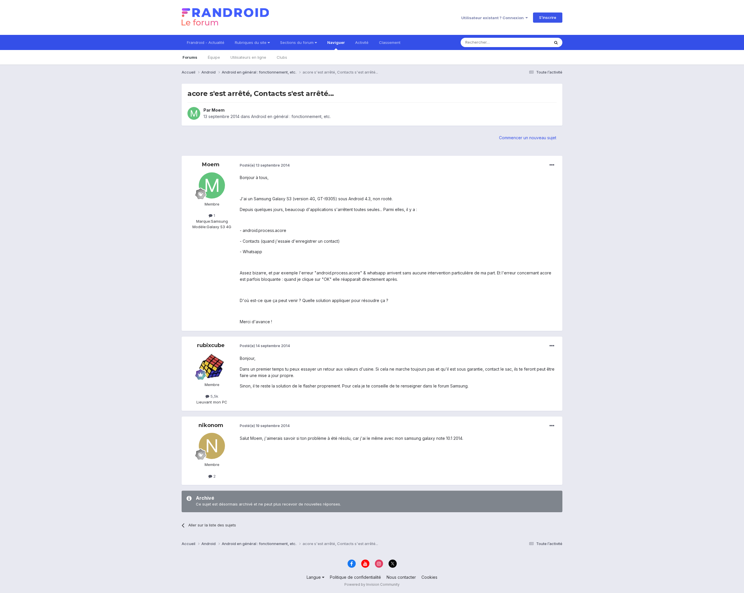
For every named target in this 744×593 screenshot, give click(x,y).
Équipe (214, 57)
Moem (218, 110)
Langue (314, 577)
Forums (190, 57)
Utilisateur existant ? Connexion (493, 17)
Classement (389, 42)
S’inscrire (547, 17)
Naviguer (336, 42)
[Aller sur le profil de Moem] (193, 113)
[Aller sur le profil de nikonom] (212, 446)
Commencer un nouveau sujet (527, 137)
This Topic (532, 42)
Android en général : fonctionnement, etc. (291, 116)
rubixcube (211, 345)
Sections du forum (297, 42)
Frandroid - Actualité (205, 42)
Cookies (429, 577)
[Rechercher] (556, 42)
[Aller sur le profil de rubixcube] (212, 366)
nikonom (210, 425)
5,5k (213, 396)
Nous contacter (401, 577)
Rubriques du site (251, 42)
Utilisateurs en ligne (248, 57)
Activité (362, 42)
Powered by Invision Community (372, 584)
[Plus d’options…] (552, 165)
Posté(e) (265, 165)
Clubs (282, 57)
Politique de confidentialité (355, 577)
